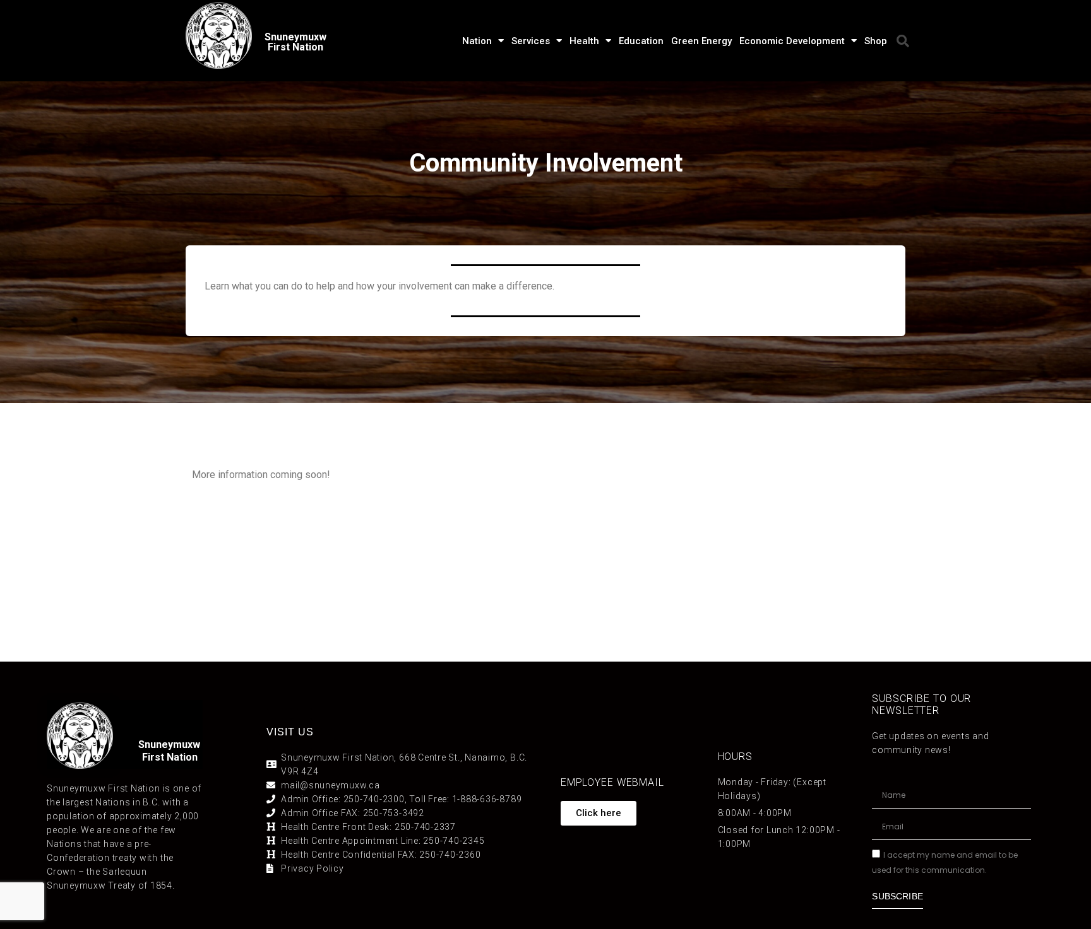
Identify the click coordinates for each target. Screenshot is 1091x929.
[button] (902, 41)
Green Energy (701, 41)
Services (530, 41)
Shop (875, 41)
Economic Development (792, 41)
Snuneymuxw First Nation (295, 42)
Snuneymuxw (169, 745)
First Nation (170, 757)
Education (641, 41)
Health (584, 41)
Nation (477, 41)
